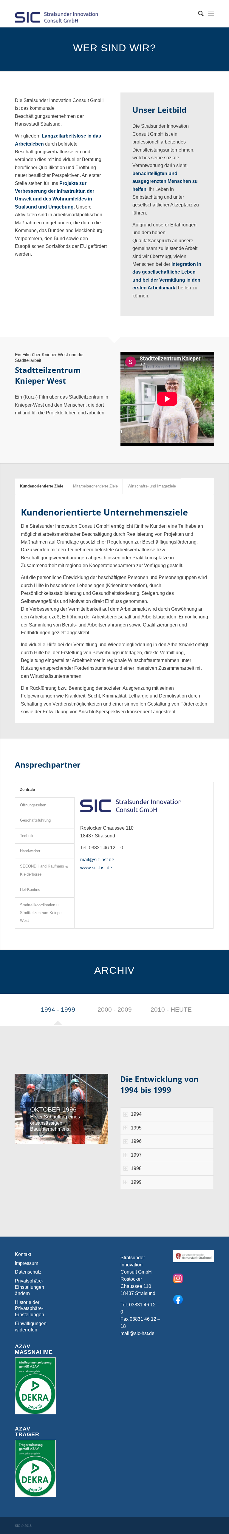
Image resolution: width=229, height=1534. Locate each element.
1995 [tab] (136, 1127)
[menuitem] (198, 13)
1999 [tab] (136, 1182)
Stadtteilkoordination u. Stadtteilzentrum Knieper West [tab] (41, 913)
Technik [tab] (26, 836)
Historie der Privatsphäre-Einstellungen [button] (29, 1308)
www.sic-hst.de (96, 867)
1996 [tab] (136, 1141)
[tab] (58, 1011)
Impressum (26, 1263)
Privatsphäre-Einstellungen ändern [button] (29, 1287)
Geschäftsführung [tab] (35, 820)
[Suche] (198, 13)
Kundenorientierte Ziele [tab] (41, 486)
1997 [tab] (136, 1155)
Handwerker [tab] (30, 851)
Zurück (28, 1109)
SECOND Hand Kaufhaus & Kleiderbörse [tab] (44, 870)
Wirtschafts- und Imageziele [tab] (152, 486)
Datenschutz (28, 1271)
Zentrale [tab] (27, 789)
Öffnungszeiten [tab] (33, 805)
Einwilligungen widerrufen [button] (31, 1326)
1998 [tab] (136, 1168)
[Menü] (211, 14)
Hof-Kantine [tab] (30, 889)
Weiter (95, 1109)
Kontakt (23, 1254)
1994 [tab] (136, 1114)
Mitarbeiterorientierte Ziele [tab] (95, 486)
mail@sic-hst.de (97, 859)
